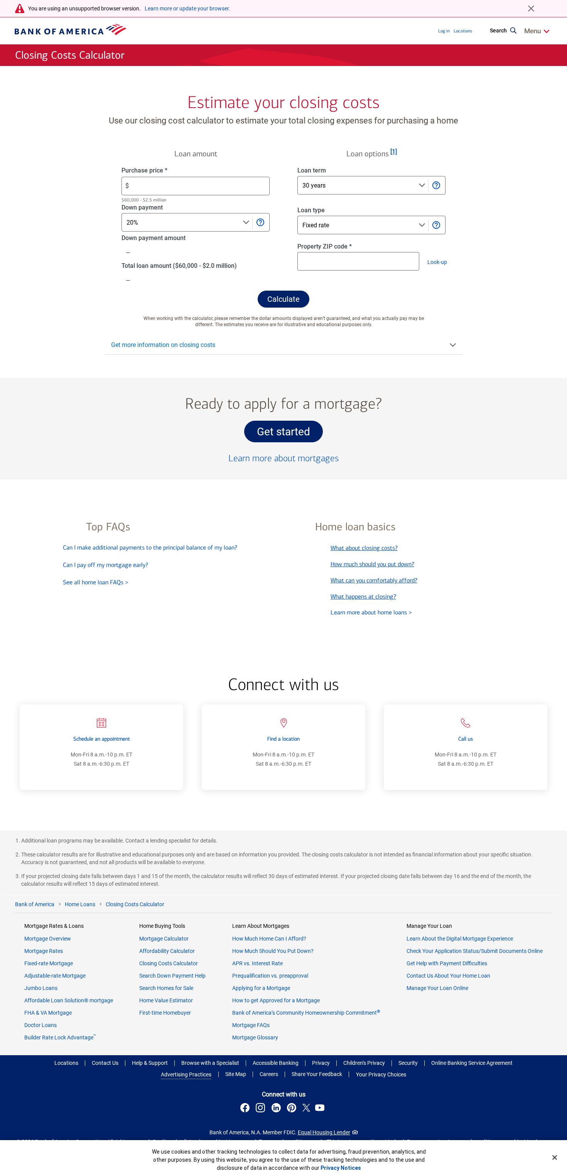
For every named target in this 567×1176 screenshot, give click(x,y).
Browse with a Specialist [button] (210, 1063)
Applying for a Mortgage (261, 988)
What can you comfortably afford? (374, 580)
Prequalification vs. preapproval (270, 976)
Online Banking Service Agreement (472, 1063)
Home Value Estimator (166, 1000)
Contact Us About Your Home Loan (448, 976)
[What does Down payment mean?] (260, 222)
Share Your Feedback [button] (317, 1074)
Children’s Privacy (364, 1063)
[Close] (554, 1157)
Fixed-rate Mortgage (48, 963)
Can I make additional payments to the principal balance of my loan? (150, 547)
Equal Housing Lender (324, 1132)
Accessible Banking (276, 1063)
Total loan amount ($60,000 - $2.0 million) (191, 266)
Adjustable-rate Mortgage (55, 976)
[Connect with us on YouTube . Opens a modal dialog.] (321, 1109)
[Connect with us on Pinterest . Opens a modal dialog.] (293, 1109)
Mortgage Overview (47, 939)
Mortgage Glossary (255, 1037)
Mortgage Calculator (164, 939)
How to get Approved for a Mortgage (276, 1000)
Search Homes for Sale (166, 988)
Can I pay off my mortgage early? (105, 565)
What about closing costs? (364, 548)
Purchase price (157, 170)
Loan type (319, 210)
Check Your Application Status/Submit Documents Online (475, 951)
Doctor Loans (40, 1025)
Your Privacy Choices (381, 1074)
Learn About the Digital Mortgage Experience (460, 939)
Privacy (321, 1063)
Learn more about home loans (371, 612)
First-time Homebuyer (165, 1013)
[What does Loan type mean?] (435, 225)
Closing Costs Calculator (168, 963)
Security (408, 1063)
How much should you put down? (372, 564)
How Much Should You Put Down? (273, 951)
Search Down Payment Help (172, 976)
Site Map (235, 1074)
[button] (283, 299)
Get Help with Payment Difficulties (447, 963)
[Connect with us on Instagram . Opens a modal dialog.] (261, 1109)
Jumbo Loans (40, 988)
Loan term (320, 170)
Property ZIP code (331, 246)
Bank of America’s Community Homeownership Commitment (306, 1013)
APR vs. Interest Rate (257, 963)
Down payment (154, 207)
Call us (465, 739)
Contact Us (105, 1063)
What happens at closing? (363, 596)
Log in (444, 31)
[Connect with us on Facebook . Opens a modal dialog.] (246, 1109)
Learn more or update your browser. (187, 8)
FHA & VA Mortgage (48, 1013)
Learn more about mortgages (283, 458)
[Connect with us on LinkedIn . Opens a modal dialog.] (277, 1109)
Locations (463, 31)
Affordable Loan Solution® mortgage (68, 1000)
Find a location (283, 739)
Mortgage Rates (43, 951)
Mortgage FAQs (251, 1025)
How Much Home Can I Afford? (269, 939)
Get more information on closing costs (163, 345)
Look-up (439, 263)
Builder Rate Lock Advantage (60, 1037)
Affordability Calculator (167, 951)
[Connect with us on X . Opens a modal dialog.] (306, 1109)
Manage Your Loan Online (437, 988)
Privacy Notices (341, 1168)
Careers (269, 1074)
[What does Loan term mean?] (435, 185)
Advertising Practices (186, 1074)
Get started (290, 433)
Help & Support (150, 1063)
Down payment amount (165, 238)
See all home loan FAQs (95, 582)
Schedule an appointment (101, 739)
